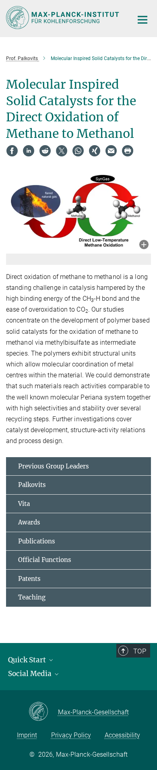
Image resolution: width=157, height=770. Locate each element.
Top (139, 651)
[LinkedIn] (29, 151)
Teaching (31, 597)
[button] (144, 245)
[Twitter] (62, 151)
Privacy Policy (71, 735)
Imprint (27, 735)
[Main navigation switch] (142, 20)
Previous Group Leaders (53, 466)
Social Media (30, 674)
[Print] (128, 151)
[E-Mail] (111, 151)
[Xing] (95, 151)
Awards (29, 522)
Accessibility (122, 735)
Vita (24, 504)
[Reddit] (45, 151)
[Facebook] (12, 151)
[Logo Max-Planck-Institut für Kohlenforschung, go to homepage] (63, 17)
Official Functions (44, 560)
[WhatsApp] (78, 151)
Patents (29, 579)
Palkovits (32, 485)
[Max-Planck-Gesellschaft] (43, 712)
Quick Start (28, 660)
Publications (36, 541)
